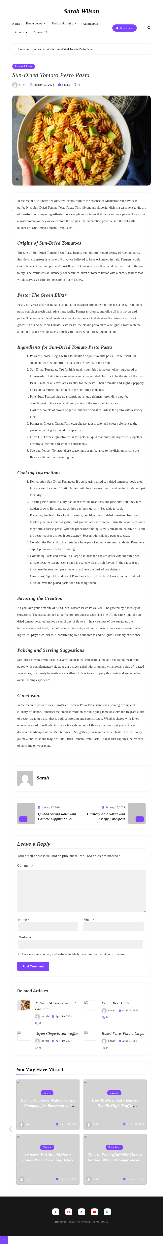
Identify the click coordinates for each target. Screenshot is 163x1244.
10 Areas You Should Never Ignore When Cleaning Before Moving (48, 1160)
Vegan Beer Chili (115, 1003)
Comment (25, 865)
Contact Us (41, 32)
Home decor (34, 23)
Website (25, 937)
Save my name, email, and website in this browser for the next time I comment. (73, 954)
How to (47, 1093)
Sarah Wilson (81, 11)
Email (89, 920)
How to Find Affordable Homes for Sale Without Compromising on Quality (115, 1160)
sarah (22, 84)
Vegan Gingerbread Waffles (57, 1033)
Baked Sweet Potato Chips (123, 1033)
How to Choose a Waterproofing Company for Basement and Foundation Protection (48, 1105)
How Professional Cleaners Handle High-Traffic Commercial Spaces (115, 1105)
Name (23, 920)
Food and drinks (62, 23)
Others (19, 32)
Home (16, 23)
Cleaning (114, 1093)
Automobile (90, 23)
